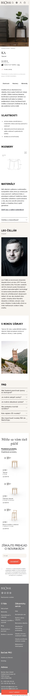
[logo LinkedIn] (10, 593)
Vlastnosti (6, 83)
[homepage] (6, 2)
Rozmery (15, 83)
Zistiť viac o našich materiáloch (12, 210)
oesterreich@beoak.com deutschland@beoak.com (9, 687)
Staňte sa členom (7, 657)
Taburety (13, 48)
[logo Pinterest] (2, 593)
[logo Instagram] (7, 593)
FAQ (16, 611)
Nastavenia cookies (7, 597)
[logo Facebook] (5, 593)
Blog (2, 625)
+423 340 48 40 (8, 681)
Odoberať (14, 562)
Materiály (25, 83)
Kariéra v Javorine (7, 634)
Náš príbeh (4, 608)
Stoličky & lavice (5, 48)
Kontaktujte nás (20, 614)
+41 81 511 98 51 (9, 683)
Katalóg (3, 661)
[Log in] (20, 2)
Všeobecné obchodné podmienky (18, 628)
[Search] (12, 2)
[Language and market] (16, 2)
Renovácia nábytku (21, 623)
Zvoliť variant (14, 692)
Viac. (18, 64)
